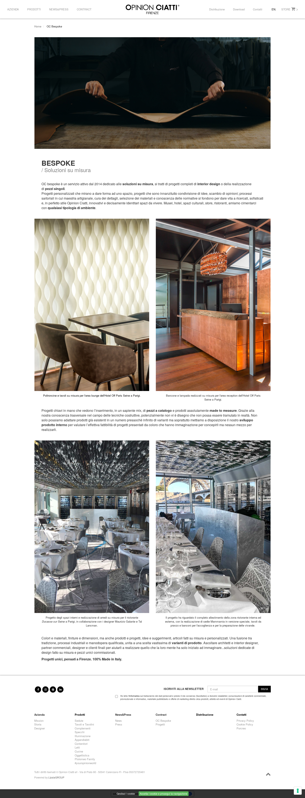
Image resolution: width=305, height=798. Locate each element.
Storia (37, 724)
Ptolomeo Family (85, 759)
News (118, 721)
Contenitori (81, 744)
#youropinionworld (85, 763)
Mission (39, 721)
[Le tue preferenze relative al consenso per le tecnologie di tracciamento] (298, 791)
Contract (84, 9)
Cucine (79, 751)
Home (37, 26)
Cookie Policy (245, 724)
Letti (77, 747)
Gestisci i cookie (126, 793)
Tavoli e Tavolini (84, 724)
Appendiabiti (82, 740)
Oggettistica (82, 755)
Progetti (160, 724)
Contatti (257, 9)
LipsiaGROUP (56, 777)
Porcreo (241, 728)
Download (239, 9)
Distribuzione (217, 9)
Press (118, 724)
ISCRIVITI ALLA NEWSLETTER (184, 689)
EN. (274, 9)
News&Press (58, 9)
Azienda (13, 9)
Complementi (82, 728)
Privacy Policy (245, 721)
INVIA (264, 689)
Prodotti (34, 9)
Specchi (79, 732)
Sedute (79, 721)
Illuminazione (82, 736)
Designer (39, 728)
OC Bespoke (163, 721)
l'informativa (134, 695)
